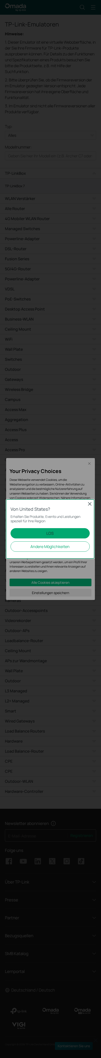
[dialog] (50, 529)
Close (90, 504)
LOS (50, 533)
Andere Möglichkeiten (50, 546)
